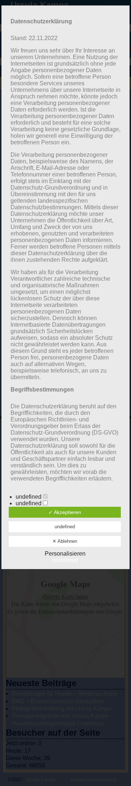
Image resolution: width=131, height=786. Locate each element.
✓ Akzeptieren (64, 512)
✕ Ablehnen (64, 541)
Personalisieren (65, 553)
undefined (29, 497)
